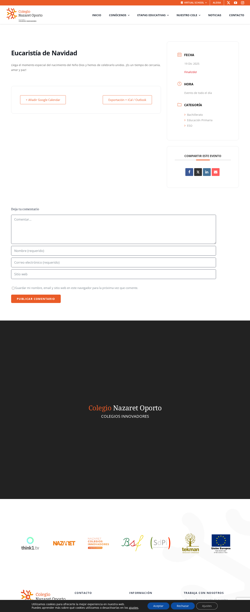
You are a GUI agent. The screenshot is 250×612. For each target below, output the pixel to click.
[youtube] (235, 2)
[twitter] (228, 2)
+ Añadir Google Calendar (43, 100)
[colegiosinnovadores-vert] (98, 533)
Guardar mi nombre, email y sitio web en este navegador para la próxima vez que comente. (76, 288)
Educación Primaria (199, 120)
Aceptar (158, 606)
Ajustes (207, 606)
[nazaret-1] (64, 533)
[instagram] (242, 2)
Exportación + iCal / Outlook (127, 100)
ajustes (133, 607)
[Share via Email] (216, 172)
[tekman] (190, 533)
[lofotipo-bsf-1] (132, 533)
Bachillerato (195, 115)
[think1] (30, 533)
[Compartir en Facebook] (189, 172)
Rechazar (183, 606)
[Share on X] (198, 172)
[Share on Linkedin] (207, 172)
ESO (189, 125)
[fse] (220, 533)
